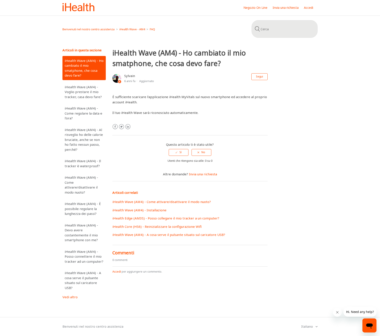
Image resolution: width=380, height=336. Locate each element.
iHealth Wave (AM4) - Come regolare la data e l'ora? (83, 113)
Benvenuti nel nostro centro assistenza (88, 29)
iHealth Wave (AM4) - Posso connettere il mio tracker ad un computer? (84, 256)
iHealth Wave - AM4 (132, 29)
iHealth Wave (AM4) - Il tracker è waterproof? (83, 163)
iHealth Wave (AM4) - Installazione (139, 210)
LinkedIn (128, 126)
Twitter (121, 126)
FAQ (152, 29)
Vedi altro (70, 297)
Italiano (307, 326)
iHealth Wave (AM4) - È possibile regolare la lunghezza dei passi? (83, 208)
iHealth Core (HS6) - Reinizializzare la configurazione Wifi (157, 226)
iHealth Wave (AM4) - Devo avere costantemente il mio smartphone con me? (81, 232)
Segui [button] (259, 76)
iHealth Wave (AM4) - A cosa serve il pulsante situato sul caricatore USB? (83, 280)
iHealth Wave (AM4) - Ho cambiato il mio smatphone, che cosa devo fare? (84, 68)
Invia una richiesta (286, 7)
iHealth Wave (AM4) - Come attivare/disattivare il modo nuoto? (81, 184)
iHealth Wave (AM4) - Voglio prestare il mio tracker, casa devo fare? (83, 92)
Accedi (116, 271)
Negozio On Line (255, 7)
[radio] (178, 152)
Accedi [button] (308, 7)
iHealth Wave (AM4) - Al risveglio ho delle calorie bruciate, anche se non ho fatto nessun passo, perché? (84, 140)
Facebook (115, 126)
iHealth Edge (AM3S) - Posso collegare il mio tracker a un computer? (165, 218)
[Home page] (78, 10)
